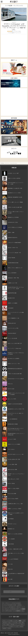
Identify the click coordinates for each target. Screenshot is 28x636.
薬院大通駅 (21, 622)
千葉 (12, 626)
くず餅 (16, 607)
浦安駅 (21, 626)
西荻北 (22, 624)
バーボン (22, 607)
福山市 (10, 622)
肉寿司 (11, 605)
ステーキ (12, 610)
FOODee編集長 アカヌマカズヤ (14, 32)
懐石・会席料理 (18, 605)
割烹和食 (13, 609)
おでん (8, 609)
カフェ (18, 609)
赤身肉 (18, 603)
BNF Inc (18, 634)
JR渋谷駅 (15, 622)
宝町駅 (9, 628)
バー (4, 609)
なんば (18, 624)
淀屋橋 (16, 620)
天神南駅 (11, 620)
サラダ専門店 (6, 610)
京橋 (24, 620)
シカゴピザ (5, 605)
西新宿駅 (5, 622)
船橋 (20, 620)
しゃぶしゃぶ (6, 607)
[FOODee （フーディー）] (14, 1)
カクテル (10, 603)
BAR (14, 603)
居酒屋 (23, 609)
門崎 (4, 624)
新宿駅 (4, 628)
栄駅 (8, 624)
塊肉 (23, 610)
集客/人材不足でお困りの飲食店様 (11, 632)
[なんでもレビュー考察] (14, 153)
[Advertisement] (14, 46)
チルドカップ (6, 626)
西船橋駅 (13, 624)
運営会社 (2, 632)
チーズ (4, 603)
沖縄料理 (18, 610)
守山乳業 (16, 626)
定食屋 (12, 607)
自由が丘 (5, 620)
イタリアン (14, 22)
